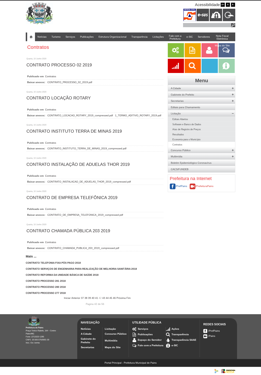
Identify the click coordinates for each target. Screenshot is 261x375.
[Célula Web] (216, 370)
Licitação (110, 328)
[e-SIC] (227, 72)
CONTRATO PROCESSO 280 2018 (46, 287)
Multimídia (111, 340)
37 (82, 298)
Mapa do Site (113, 347)
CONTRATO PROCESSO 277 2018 (46, 293)
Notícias (86, 328)
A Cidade (86, 333)
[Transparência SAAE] (210, 72)
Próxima (121, 298)
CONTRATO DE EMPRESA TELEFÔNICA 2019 (71, 197)
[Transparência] (193, 72)
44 (107, 298)
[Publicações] (193, 56)
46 (114, 298)
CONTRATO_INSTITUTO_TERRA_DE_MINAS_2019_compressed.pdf (86, 148)
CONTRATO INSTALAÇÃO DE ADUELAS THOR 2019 (78, 164)
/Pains (211, 336)
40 (93, 298)
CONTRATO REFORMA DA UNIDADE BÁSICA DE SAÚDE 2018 (62, 274)
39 (89, 298)
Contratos (50, 76)
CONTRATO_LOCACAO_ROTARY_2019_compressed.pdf (80, 115)
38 (86, 298)
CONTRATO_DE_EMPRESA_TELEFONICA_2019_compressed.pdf (85, 214)
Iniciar (67, 298)
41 (96, 298)
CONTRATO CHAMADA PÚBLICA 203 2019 (68, 230)
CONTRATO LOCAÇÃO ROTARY (58, 98)
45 (110, 298)
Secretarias (87, 347)
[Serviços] (176, 56)
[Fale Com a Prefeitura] (227, 56)
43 (103, 298)
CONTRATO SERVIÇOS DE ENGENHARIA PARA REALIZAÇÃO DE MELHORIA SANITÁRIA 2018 (81, 268)
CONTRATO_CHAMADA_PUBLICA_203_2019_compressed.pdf (83, 248)
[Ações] (176, 72)
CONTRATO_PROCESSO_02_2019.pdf (69, 82)
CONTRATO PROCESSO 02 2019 (59, 64)
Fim (128, 298)
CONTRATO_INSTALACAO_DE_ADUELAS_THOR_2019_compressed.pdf (89, 181)
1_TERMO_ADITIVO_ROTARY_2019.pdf (138, 115)
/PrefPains (181, 186)
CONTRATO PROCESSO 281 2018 (46, 280)
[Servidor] (210, 56)
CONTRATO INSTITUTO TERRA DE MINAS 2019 (74, 131)
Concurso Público (116, 333)
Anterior (75, 298)
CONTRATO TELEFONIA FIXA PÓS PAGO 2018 (53, 262)
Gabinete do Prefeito (88, 340)
